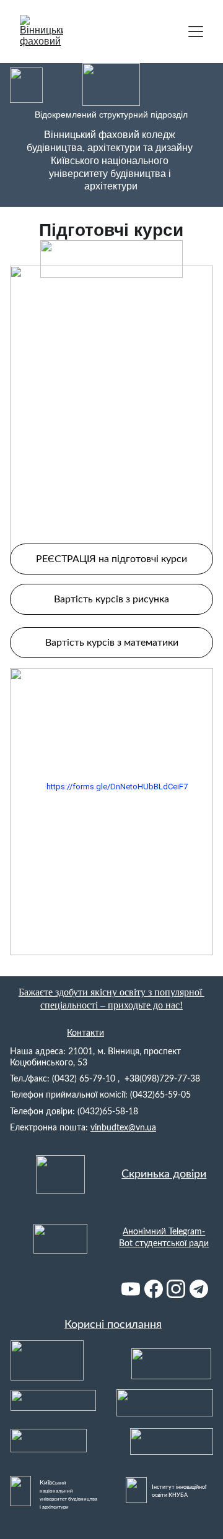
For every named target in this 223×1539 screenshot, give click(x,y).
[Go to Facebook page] (153, 1289)
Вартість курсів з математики (111, 643)
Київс (47, 1483)
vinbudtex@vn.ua (123, 1128)
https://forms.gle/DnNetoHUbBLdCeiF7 (117, 786)
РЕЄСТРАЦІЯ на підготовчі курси (111, 559)
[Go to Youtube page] (130, 1289)
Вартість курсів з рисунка (111, 599)
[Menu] (195, 31)
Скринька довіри (163, 1174)
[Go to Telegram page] (199, 1289)
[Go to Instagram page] (176, 1289)
